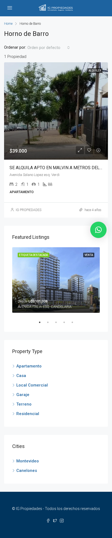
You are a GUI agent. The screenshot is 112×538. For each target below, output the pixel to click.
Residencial (27, 413)
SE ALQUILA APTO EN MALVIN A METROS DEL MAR (60, 167)
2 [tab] (50, 322)
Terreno (24, 404)
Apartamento (29, 366)
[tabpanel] (56, 280)
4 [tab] (67, 322)
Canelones (26, 470)
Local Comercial (32, 385)
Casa (21, 375)
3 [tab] (58, 322)
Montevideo (27, 461)
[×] (98, 230)
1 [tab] (42, 322)
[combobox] (49, 47)
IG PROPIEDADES (28, 210)
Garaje (22, 394)
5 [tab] (75, 322)
